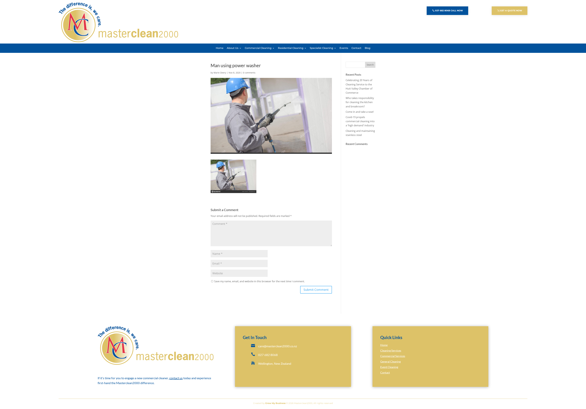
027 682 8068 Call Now (449, 10)
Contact (356, 48)
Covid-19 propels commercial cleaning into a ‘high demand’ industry (360, 121)
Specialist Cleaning (321, 48)
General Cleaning (390, 361)
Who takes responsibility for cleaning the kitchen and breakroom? (360, 102)
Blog (367, 48)
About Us (232, 48)
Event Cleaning (389, 367)
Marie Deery (220, 72)
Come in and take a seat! (360, 111)
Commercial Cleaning (258, 48)
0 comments (249, 72)
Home (219, 48)
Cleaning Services (390, 350)
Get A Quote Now (511, 10)
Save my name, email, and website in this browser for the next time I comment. (259, 281)
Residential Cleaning (290, 48)
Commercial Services (392, 356)
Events (344, 48)
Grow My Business (275, 403)
